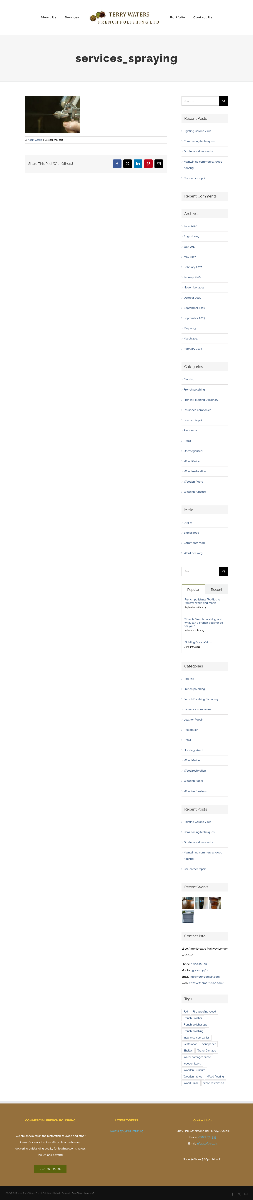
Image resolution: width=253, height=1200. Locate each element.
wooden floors (192, 1063)
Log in (188, 522)
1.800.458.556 (199, 964)
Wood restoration (195, 471)
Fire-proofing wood (204, 1011)
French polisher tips (195, 1024)
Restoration (191, 430)
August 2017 (191, 236)
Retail (187, 441)
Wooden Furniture (194, 1070)
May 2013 (190, 328)
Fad (186, 1011)
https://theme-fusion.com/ (206, 983)
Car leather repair (195, 178)
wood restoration (213, 1083)
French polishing (194, 389)
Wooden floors (193, 481)
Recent (216, 590)
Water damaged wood (197, 1057)
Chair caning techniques (199, 141)
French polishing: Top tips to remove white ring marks (202, 601)
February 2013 (193, 348)
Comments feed (194, 543)
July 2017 (190, 246)
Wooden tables (193, 1076)
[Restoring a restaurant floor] (188, 903)
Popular (193, 590)
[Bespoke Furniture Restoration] (215, 903)
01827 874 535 (207, 1137)
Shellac (188, 1050)
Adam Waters (35, 140)
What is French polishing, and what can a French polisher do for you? (203, 623)
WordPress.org (193, 553)
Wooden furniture (195, 492)
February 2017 (193, 267)
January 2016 (192, 277)
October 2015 (192, 297)
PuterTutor (77, 1193)
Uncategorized (193, 451)
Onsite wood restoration (199, 151)
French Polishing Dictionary (201, 399)
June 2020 (190, 226)
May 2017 (190, 257)
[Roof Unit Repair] (188, 916)
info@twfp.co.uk (207, 1143)
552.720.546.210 (201, 970)
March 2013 (191, 338)
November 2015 (194, 287)
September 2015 (194, 308)
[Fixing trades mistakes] (201, 903)
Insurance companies (197, 410)
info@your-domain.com (205, 976)
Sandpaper (209, 1044)
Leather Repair (193, 420)
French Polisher (193, 1018)
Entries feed (191, 532)
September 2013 (194, 318)
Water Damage (206, 1050)
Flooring (189, 379)
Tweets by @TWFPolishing (126, 1131)
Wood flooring (215, 1076)
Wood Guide (192, 461)
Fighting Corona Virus (197, 131)
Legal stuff (89, 1193)
